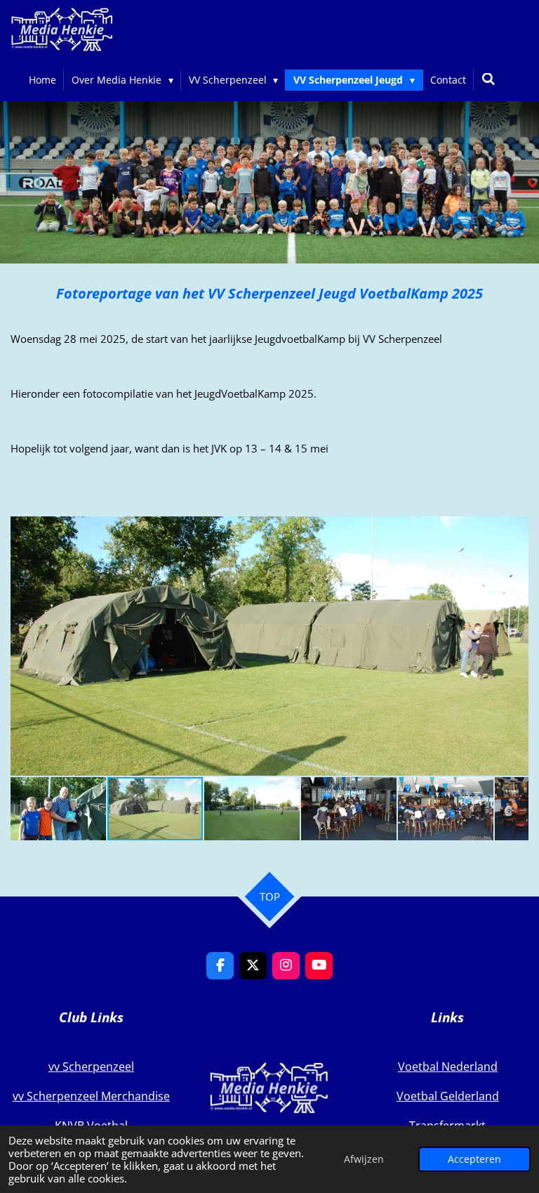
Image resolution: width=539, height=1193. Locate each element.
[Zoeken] (488, 79)
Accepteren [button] (474, 1159)
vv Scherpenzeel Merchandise (91, 1096)
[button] (516, 529)
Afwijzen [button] (364, 1159)
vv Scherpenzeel (91, 1066)
